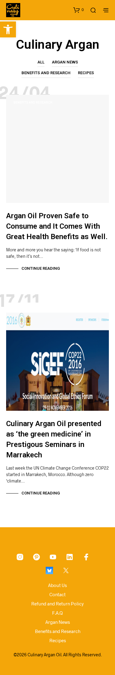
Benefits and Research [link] (46, 73)
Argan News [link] (65, 62)
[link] (8, 29)
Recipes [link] (86, 73)
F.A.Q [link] (57, 613)
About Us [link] (57, 585)
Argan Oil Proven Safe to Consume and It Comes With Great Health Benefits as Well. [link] (57, 226)
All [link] (40, 62)
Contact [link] (57, 594)
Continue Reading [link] (40, 268)
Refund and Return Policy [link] (57, 603)
